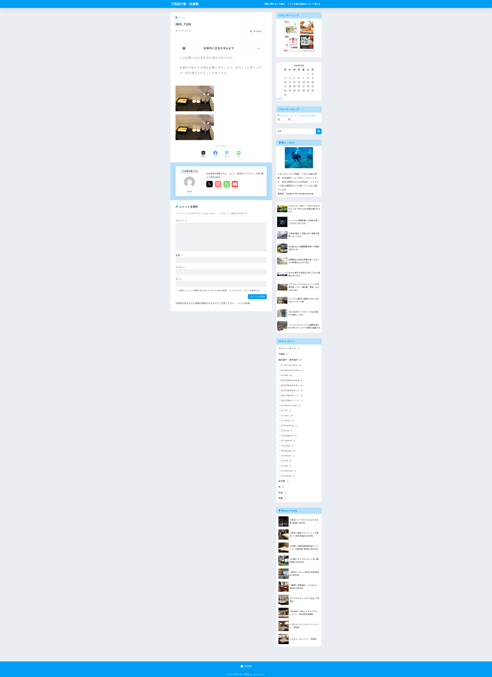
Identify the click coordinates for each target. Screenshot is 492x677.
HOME (247, 666)
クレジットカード (288, 348)
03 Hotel (286, 375)
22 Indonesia (288, 471)
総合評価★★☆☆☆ (291, 395)
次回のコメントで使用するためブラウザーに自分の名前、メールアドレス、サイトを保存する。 (220, 290)
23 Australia (288, 476)
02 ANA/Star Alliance (292, 370)
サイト (179, 279)
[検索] (319, 131)
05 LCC (286, 410)
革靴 (282, 498)
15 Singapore (288, 436)
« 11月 (279, 99)
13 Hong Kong (289, 425)
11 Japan (287, 415)
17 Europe (287, 446)
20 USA (286, 461)
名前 (179, 255)
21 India (286, 466)
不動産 (283, 354)
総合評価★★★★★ (292, 380)
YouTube (235, 188)
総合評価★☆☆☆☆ (291, 400)
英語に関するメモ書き (274, 4)
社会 (282, 492)
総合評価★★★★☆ (292, 385)
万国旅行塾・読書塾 (185, 4)
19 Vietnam (287, 456)
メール (180, 267)
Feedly (226, 188)
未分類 (283, 481)
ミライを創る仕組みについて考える (304, 4)
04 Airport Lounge (290, 405)
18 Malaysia (288, 451)
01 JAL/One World (291, 365)
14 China (286, 431)
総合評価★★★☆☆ (292, 390)
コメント (181, 220)
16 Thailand (288, 441)
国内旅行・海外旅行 (290, 360)
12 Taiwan (287, 420)
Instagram (218, 188)
